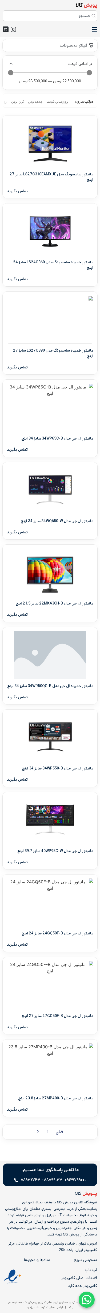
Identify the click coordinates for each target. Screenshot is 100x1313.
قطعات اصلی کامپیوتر (79, 1278)
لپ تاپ (91, 1270)
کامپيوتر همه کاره (82, 1286)
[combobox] (50, 15)
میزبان (30, 1307)
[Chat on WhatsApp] (87, 1300)
